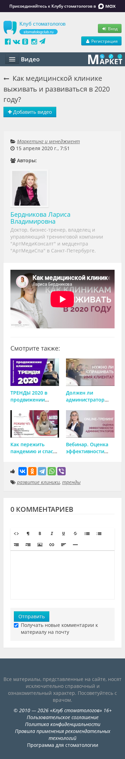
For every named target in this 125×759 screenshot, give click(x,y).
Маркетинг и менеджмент (48, 141)
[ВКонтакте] (22, 471)
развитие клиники (38, 482)
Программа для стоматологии (62, 745)
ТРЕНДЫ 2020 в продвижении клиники (28, 399)
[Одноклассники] (32, 471)
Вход (112, 28)
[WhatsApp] (52, 471)
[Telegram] (42, 471)
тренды (71, 482)
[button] (16, 533)
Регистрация (104, 41)
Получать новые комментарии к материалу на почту (59, 628)
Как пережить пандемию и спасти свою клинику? (34, 451)
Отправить (31, 616)
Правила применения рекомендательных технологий (62, 734)
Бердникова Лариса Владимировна (40, 217)
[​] (62, 575)
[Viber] (61, 471)
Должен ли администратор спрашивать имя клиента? (86, 403)
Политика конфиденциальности (62, 724)
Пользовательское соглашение (63, 717)
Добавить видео (32, 112)
